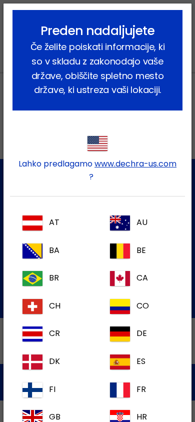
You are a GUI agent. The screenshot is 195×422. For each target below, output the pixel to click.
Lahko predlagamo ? (97, 170)
